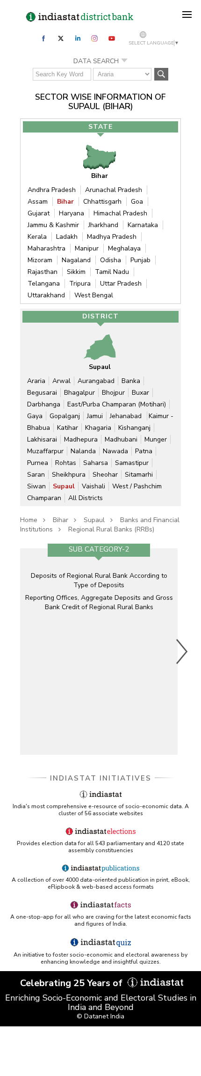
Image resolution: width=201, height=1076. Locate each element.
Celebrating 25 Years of (72, 983)
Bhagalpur (79, 392)
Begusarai (42, 392)
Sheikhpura (69, 474)
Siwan (36, 486)
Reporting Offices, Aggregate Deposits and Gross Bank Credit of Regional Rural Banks (99, 602)
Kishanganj (134, 427)
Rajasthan (42, 271)
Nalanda (83, 451)
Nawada (115, 451)
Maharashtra (46, 248)
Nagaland (76, 260)
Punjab (140, 260)
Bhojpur (113, 392)
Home (28, 520)
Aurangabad (96, 380)
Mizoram (40, 260)
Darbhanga (43, 404)
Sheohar (105, 474)
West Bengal (93, 295)
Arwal (61, 380)
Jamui (95, 416)
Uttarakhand (46, 295)
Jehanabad (127, 416)
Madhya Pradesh (111, 236)
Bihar (65, 201)
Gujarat (39, 213)
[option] (99, 651)
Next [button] (182, 651)
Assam (38, 201)
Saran (36, 474)
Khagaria (98, 427)
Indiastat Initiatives (100, 778)
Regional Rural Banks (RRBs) (111, 529)
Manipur (87, 248)
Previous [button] (15, 651)
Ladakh (67, 236)
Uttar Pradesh (121, 283)
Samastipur (132, 462)
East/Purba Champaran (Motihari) (116, 404)
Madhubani (121, 439)
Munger (155, 439)
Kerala (37, 236)
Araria (36, 380)
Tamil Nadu (112, 271)
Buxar (140, 392)
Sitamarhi (139, 474)
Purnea (37, 462)
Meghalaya (124, 248)
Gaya (35, 416)
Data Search (96, 61)
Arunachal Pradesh (113, 189)
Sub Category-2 (99, 549)
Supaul (64, 486)
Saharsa (95, 462)
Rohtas (65, 462)
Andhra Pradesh (52, 189)
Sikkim (76, 271)
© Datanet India (100, 1016)
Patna (143, 451)
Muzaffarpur (45, 451)
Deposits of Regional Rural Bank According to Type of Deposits (99, 580)
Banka (131, 380)
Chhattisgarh (102, 201)
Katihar (67, 427)
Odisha (110, 260)
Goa (137, 201)
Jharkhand (103, 225)
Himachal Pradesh (120, 213)
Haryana (71, 213)
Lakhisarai (42, 439)
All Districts (85, 498)
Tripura (80, 283)
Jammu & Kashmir (53, 225)
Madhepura (81, 439)
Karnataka (143, 225)
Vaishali (93, 486)
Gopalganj (65, 416)
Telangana (44, 283)
